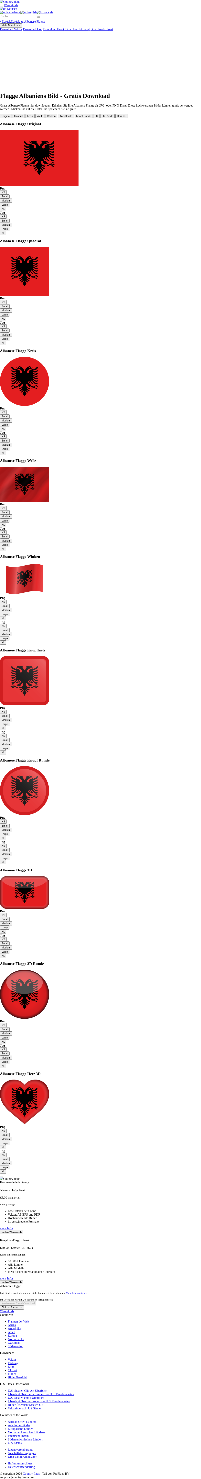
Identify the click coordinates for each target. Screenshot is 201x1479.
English (31, 12)
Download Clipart (101, 29)
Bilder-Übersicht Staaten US (25, 1404)
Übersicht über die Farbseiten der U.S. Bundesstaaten (41, 1394)
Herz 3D (121, 116)
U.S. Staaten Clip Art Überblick (27, 1390)
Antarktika (14, 1328)
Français (47, 12)
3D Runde (107, 116)
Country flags (31, 1473)
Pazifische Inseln (18, 1436)
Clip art (12, 1370)
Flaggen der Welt (18, 1321)
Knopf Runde (83, 116)
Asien (11, 1332)
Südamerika (15, 1346)
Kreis (30, 116)
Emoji (11, 1366)
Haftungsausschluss (20, 1463)
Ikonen (12, 1373)
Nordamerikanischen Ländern (26, 1432)
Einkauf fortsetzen (12, 1307)
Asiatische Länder (19, 1425)
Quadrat (18, 116)
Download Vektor (11, 29)
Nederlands (12, 12)
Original (6, 116)
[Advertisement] (100, 60)
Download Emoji (54, 29)
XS (3, 192)
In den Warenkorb (12, 1232)
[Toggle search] (1, 6)
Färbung (13, 1363)
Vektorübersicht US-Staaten (25, 1408)
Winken (51, 116)
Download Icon (32, 29)
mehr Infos (6, 1228)
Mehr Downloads (11, 25)
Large (5, 204)
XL (3, 208)
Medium (6, 200)
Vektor (12, 1359)
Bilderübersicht (17, 1377)
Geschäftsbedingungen (22, 1453)
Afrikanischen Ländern (22, 1421)
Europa (12, 1335)
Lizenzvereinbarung (20, 1449)
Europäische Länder (20, 1428)
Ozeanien (14, 1342)
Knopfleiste (65, 116)
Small (5, 196)
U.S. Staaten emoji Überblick (26, 1397)
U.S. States (15, 1443)
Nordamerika (16, 1339)
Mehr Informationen (76, 1292)
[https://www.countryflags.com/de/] (10, 1)
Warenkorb (7, 1311)
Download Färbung (77, 29)
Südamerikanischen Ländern (25, 1439)
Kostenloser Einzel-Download (18, 1303)
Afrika (12, 1325)
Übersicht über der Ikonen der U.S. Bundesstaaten (39, 1401)
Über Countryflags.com (22, 1456)
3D (96, 116)
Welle (40, 116)
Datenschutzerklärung (21, 1467)
